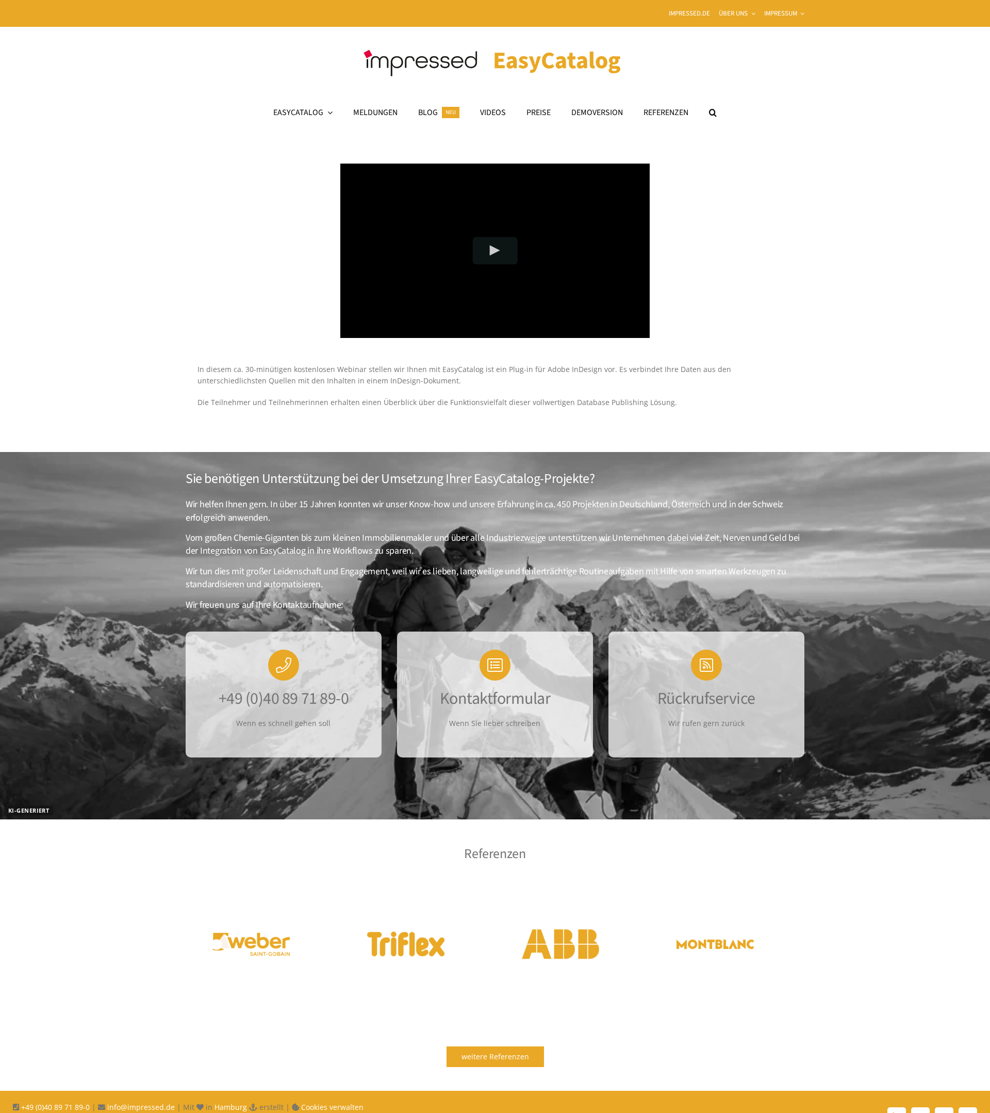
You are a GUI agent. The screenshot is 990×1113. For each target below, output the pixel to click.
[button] (713, 112)
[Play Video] (495, 250)
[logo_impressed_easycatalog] (495, 43)
